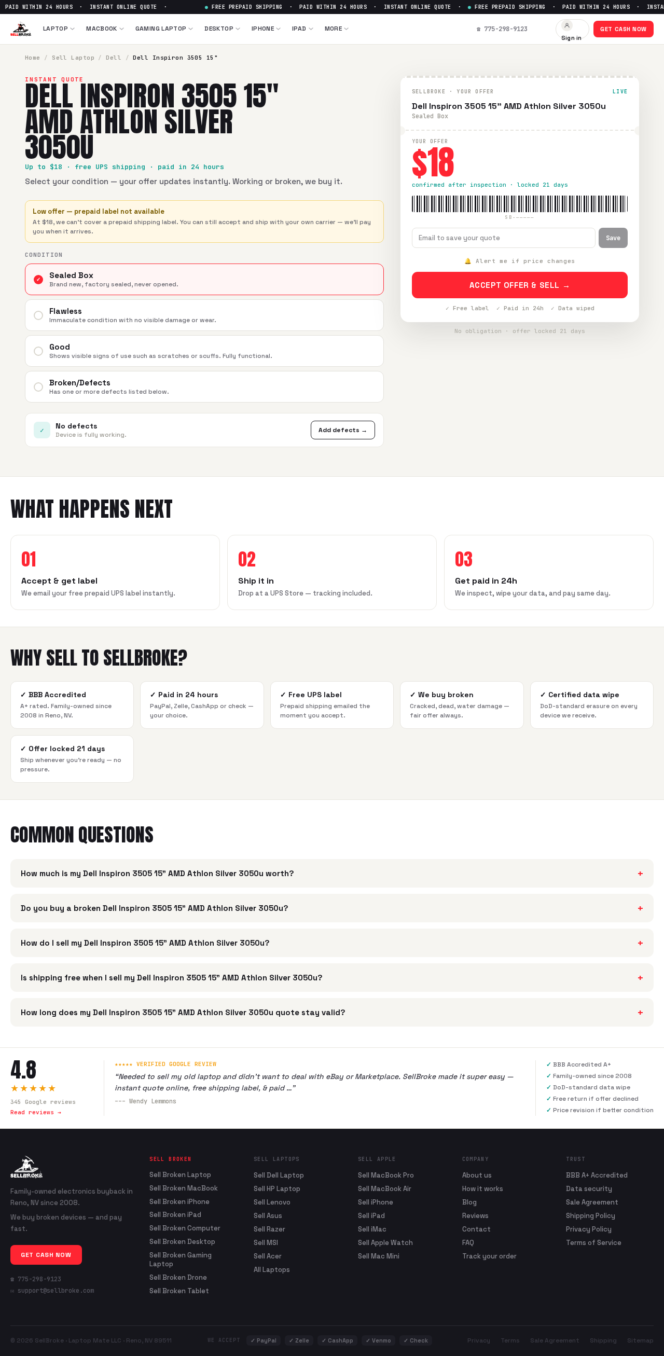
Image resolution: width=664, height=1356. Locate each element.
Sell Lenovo (272, 1202)
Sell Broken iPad (175, 1215)
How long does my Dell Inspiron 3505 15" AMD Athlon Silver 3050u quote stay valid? (332, 1012)
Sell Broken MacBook (183, 1188)
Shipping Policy (590, 1215)
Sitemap (640, 1340)
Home (32, 57)
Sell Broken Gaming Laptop (180, 1259)
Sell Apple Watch (385, 1242)
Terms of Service (593, 1242)
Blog (469, 1202)
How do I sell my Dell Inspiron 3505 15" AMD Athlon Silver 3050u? (332, 943)
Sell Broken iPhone (179, 1202)
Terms (510, 1340)
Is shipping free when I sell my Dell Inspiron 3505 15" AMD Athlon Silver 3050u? (332, 978)
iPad (299, 28)
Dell (113, 57)
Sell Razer (269, 1229)
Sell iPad (371, 1215)
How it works (482, 1188)
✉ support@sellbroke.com (52, 1290)
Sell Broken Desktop (182, 1242)
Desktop (218, 28)
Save (613, 238)
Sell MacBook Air (384, 1188)
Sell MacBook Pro (386, 1175)
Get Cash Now (623, 29)
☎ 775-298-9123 (35, 1279)
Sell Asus (268, 1215)
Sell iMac (372, 1229)
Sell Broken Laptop (180, 1175)
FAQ (468, 1242)
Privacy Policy (589, 1229)
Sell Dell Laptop (279, 1175)
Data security (589, 1188)
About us (477, 1175)
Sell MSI (266, 1242)
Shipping (603, 1340)
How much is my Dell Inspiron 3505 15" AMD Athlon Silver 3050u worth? (332, 873)
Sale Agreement (592, 1202)
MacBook (101, 28)
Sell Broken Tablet (179, 1291)
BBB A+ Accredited (597, 1175)
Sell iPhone (375, 1202)
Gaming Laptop (161, 28)
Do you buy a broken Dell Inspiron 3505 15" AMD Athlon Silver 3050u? (332, 908)
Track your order (489, 1256)
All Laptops (272, 1269)
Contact (476, 1229)
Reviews (475, 1215)
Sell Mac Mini (378, 1256)
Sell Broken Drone (178, 1278)
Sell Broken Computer (184, 1228)
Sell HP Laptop (277, 1188)
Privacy (478, 1340)
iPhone (263, 28)
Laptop (55, 28)
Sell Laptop (73, 57)
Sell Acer (268, 1256)
